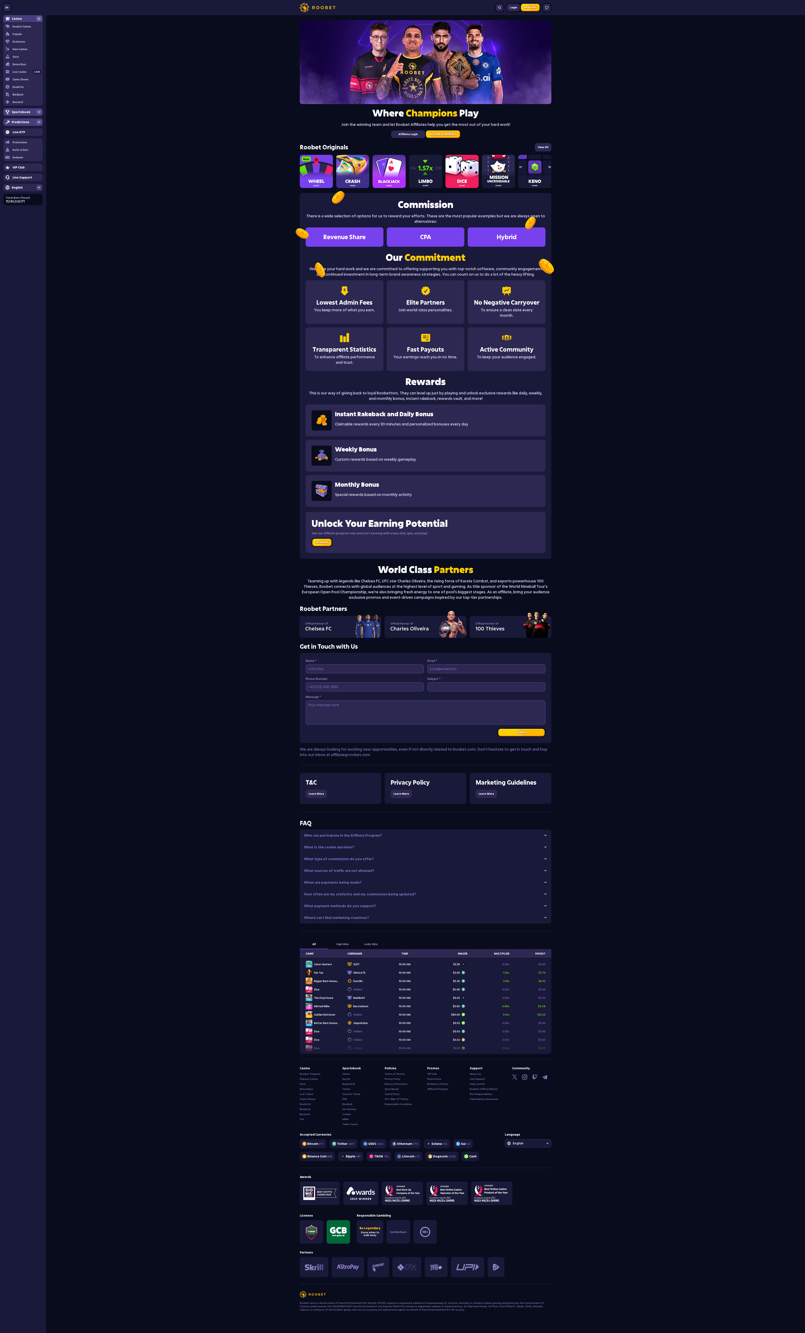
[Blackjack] (389, 171)
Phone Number (317, 680)
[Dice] (462, 171)
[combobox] (528, 1144)
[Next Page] (547, 147)
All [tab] (314, 945)
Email (432, 662)
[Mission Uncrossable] (498, 171)
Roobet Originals (324, 147)
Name (311, 662)
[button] (23, 150)
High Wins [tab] (342, 945)
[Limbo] (425, 171)
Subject (433, 680)
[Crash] (352, 171)
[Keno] (534, 171)
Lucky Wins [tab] (371, 945)
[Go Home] (317, 7)
